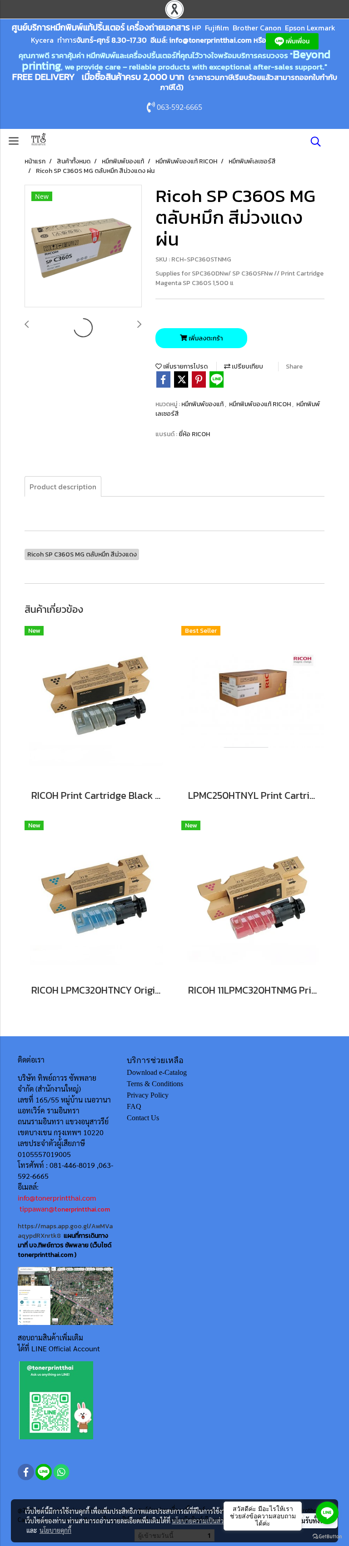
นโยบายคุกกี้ (55, 1530)
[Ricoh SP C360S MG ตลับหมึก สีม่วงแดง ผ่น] (83, 246)
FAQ (134, 1106)
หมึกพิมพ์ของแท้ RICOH (260, 404)
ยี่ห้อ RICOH (194, 434)
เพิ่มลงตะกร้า (205, 338)
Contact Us (143, 1118)
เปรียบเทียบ (246, 366)
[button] (313, 142)
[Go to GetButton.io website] (327, 1537)
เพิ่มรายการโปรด (185, 366)
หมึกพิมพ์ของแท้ (203, 404)
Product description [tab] (63, 486)
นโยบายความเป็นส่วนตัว (203, 1520)
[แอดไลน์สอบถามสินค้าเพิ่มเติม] (56, 1399)
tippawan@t (38, 1208)
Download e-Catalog (157, 1072)
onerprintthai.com (83, 1209)
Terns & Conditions (155, 1084)
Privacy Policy (148, 1095)
